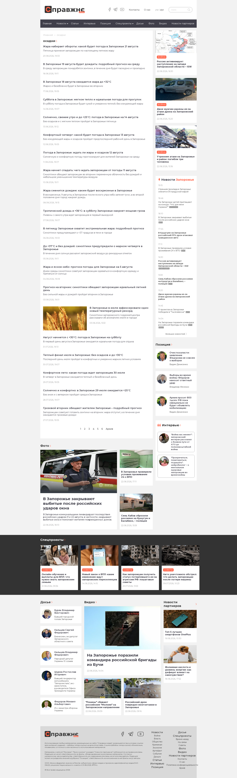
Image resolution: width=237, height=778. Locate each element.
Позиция (105, 23)
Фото (151, 23)
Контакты (134, 9)
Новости (61, 23)
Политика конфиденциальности (182, 765)
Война (157, 735)
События (157, 754)
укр (157, 9)
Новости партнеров (183, 23)
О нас (147, 9)
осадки (61, 35)
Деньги (157, 757)
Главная (47, 23)
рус (162, 9)
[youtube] (122, 10)
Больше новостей (175, 334)
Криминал (157, 744)
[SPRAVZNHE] (61, 734)
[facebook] (110, 10)
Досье (140, 23)
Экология (157, 747)
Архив (109, 429)
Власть (157, 738)
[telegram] (115, 10)
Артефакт (157, 750)
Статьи (75, 23)
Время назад (182, 739)
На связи (182, 742)
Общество (157, 741)
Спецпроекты (124, 23)
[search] (188, 9)
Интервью (89, 23)
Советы (182, 745)
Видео (163, 23)
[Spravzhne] (65, 9)
